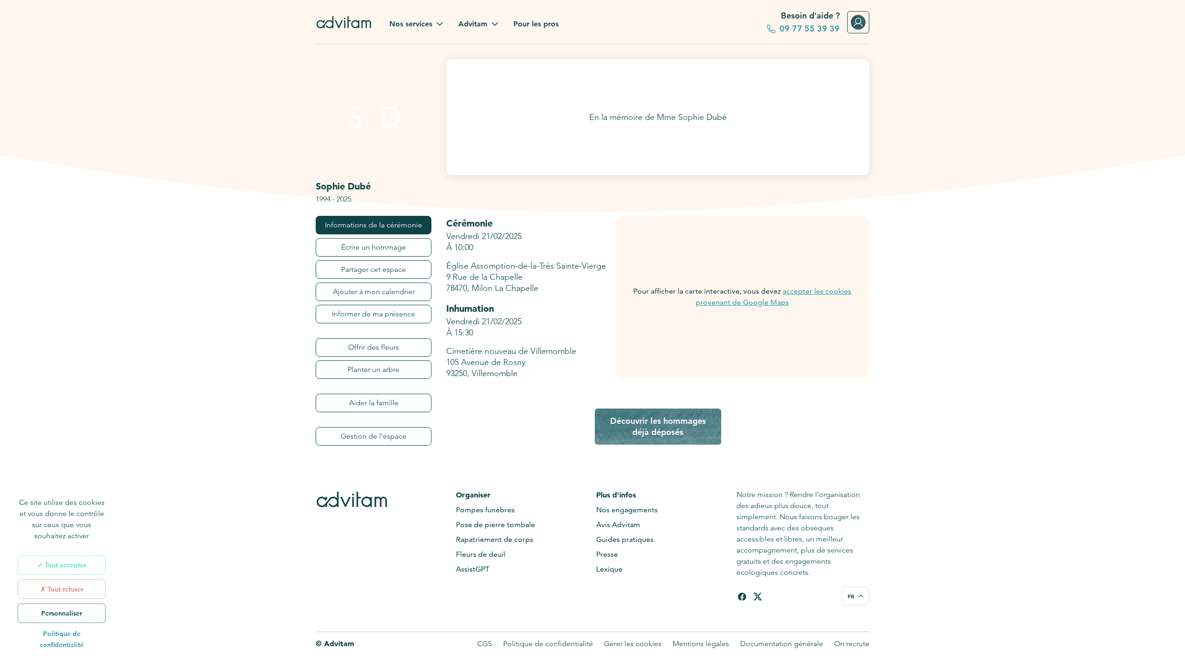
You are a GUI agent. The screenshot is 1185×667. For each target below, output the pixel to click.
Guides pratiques (625, 539)
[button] (416, 24)
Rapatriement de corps (494, 539)
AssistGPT (472, 569)
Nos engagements (627, 509)
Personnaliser (61, 613)
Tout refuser (64, 589)
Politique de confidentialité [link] (62, 639)
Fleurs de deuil (480, 554)
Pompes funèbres (485, 509)
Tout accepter (64, 565)
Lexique (609, 569)
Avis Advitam (618, 524)
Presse (607, 554)
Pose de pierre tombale (495, 524)
